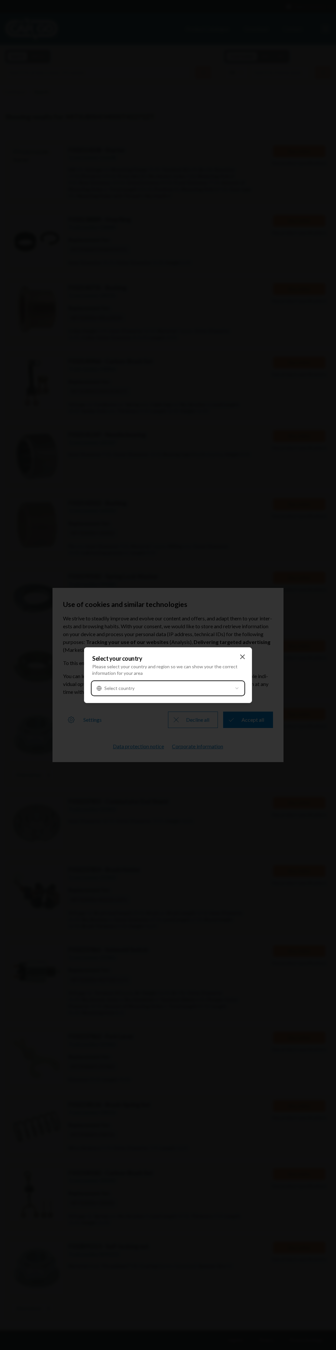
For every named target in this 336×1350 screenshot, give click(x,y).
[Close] (242, 657)
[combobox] (168, 688)
